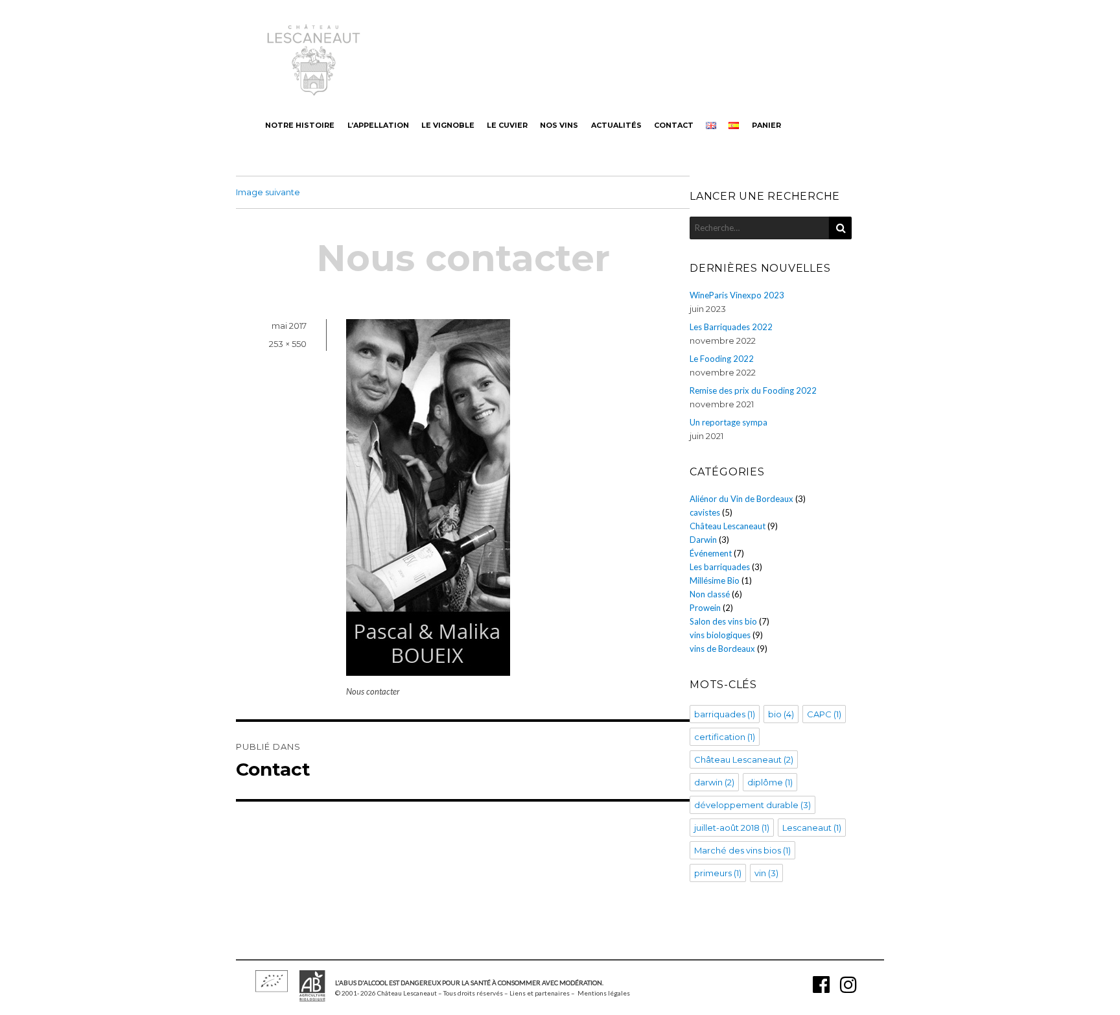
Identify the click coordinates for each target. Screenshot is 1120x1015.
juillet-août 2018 (731, 827)
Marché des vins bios (742, 850)
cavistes (705, 512)
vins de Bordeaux (722, 648)
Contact (674, 125)
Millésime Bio (715, 580)
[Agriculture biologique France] (312, 997)
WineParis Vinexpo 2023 (737, 295)
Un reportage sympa (728, 422)
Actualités (616, 125)
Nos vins (559, 125)
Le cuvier (507, 125)
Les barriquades (720, 567)
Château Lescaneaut (727, 526)
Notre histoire (299, 125)
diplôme (770, 782)
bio (781, 714)
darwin (714, 782)
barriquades (724, 714)
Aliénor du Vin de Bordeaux (741, 499)
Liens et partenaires (539, 993)
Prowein (705, 608)
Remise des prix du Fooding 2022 (753, 390)
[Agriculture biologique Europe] (271, 988)
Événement (711, 553)
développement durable (752, 805)
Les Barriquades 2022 (731, 327)
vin (766, 873)
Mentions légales (604, 993)
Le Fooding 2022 (722, 358)
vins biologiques (720, 635)
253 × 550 (288, 344)
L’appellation (378, 125)
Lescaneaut (811, 827)
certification (724, 737)
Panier (766, 125)
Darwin (703, 539)
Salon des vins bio (723, 621)
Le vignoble (447, 125)
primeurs (717, 873)
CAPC (824, 714)
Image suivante (268, 192)
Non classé (710, 594)
